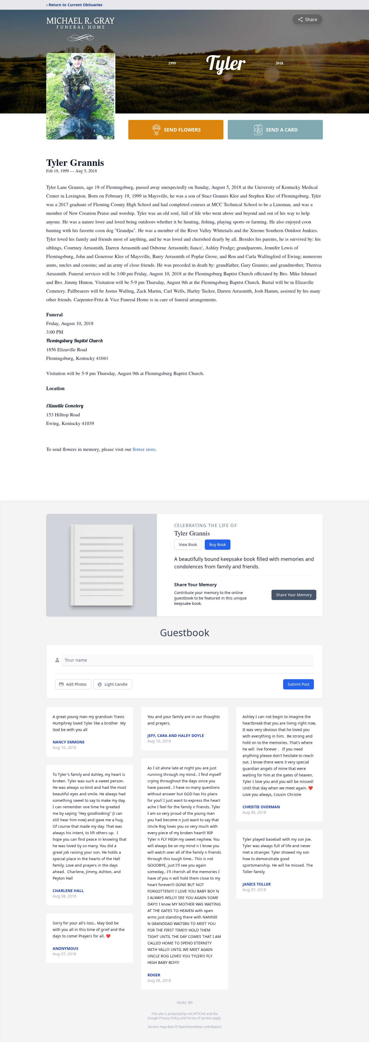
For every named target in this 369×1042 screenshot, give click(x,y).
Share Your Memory (294, 594)
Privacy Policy (169, 1018)
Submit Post (298, 684)
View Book (188, 544)
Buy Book (217, 544)
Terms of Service (199, 1018)
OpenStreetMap (190, 1026)
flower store (144, 449)
